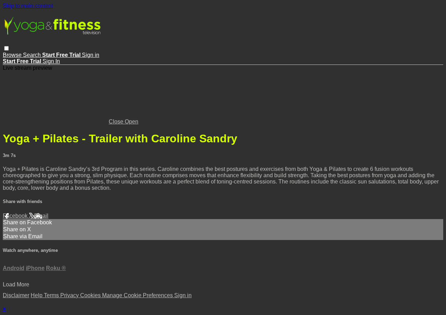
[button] (6, 48)
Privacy (70, 295)
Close (117, 122)
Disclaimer (16, 295)
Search (32, 55)
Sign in (90, 55)
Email (41, 216)
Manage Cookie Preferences (138, 295)
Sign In (51, 61)
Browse (13, 55)
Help (37, 295)
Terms (52, 295)
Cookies (91, 295)
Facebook (16, 216)
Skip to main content (28, 6)
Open (131, 122)
